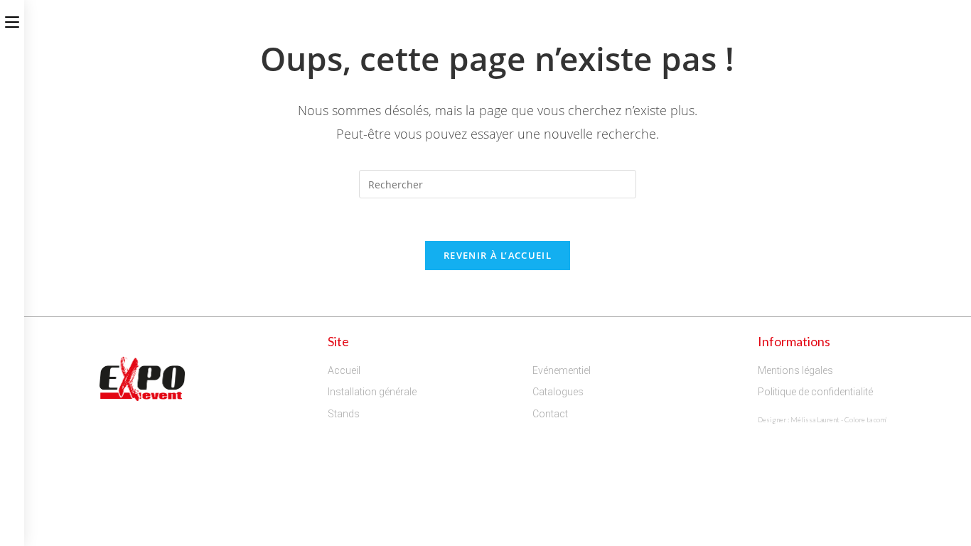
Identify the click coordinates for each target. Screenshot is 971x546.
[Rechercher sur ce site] (497, 183)
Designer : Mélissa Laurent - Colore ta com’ (822, 419)
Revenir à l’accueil (498, 255)
